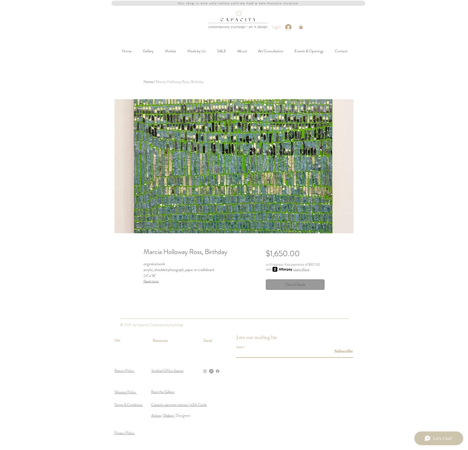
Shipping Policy (126, 392)
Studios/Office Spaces (167, 370)
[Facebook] (217, 371)
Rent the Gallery (163, 392)
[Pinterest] (211, 371)
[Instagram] (205, 371)
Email (239, 346)
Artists (156, 415)
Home (148, 81)
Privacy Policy (124, 433)
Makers (168, 415)
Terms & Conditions (128, 404)
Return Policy (125, 370)
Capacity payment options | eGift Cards (179, 404)
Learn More (301, 269)
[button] (301, 27)
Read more (151, 281)
